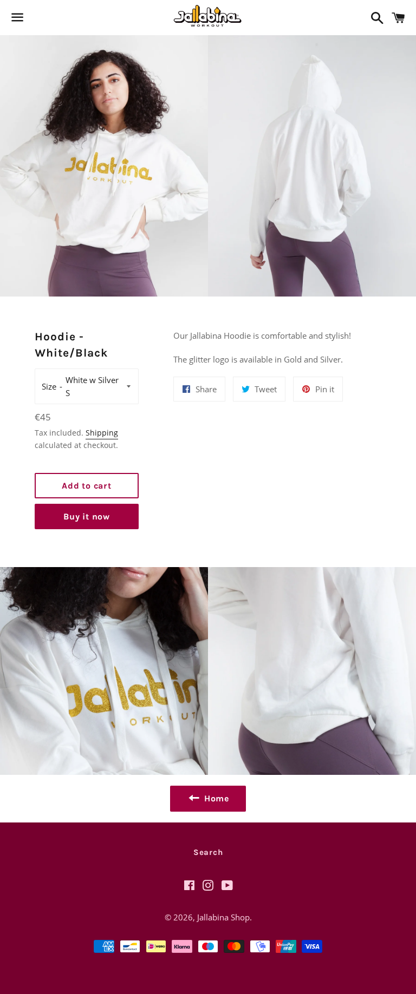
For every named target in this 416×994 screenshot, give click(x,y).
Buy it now (86, 516)
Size (49, 386)
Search (208, 852)
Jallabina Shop (223, 917)
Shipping (102, 432)
